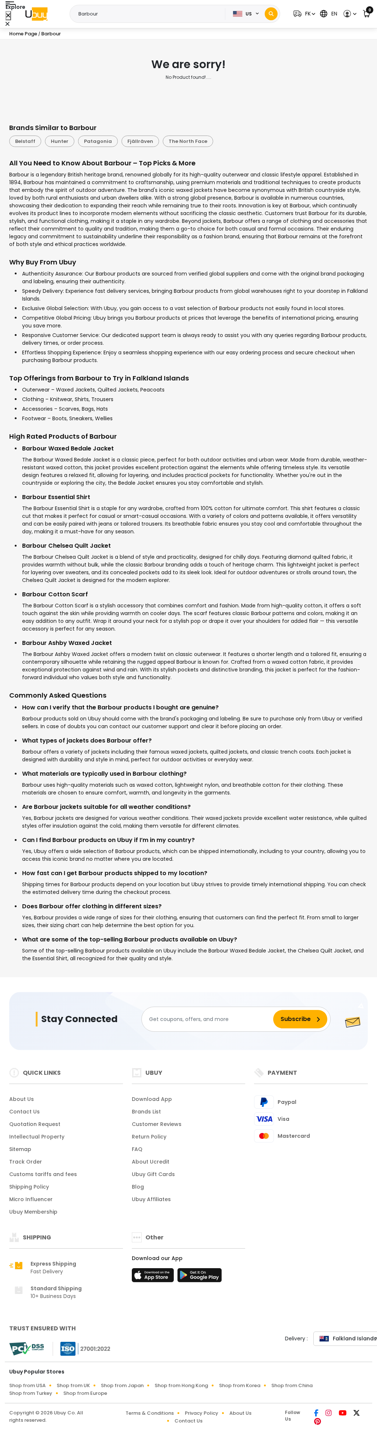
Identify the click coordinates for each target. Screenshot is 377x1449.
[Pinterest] (317, 1422)
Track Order (25, 1161)
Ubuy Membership (33, 1211)
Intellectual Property (36, 1136)
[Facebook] (317, 1413)
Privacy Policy (201, 1413)
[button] (303, 13)
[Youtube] (343, 1413)
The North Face (188, 141)
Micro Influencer (31, 1199)
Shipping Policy (29, 1186)
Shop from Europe (85, 1393)
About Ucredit (150, 1161)
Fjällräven (140, 141)
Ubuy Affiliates (151, 1199)
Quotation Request (34, 1124)
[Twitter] (356, 1413)
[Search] (271, 13)
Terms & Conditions (150, 1413)
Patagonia (98, 141)
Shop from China (292, 1385)
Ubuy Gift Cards (153, 1174)
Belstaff (25, 141)
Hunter (59, 141)
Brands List (146, 1111)
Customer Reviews (157, 1124)
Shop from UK (73, 1385)
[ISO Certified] (82, 1348)
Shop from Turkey (30, 1393)
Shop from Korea (239, 1385)
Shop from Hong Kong (181, 1385)
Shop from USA (27, 1385)
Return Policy (149, 1136)
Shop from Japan (122, 1385)
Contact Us (24, 1111)
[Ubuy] (36, 14)
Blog (138, 1186)
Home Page (23, 33)
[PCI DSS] (26, 1348)
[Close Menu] (8, 15)
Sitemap (20, 1149)
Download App (152, 1099)
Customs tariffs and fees (43, 1174)
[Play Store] (199, 1277)
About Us (21, 1099)
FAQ (137, 1149)
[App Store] (154, 1277)
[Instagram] (329, 1413)
